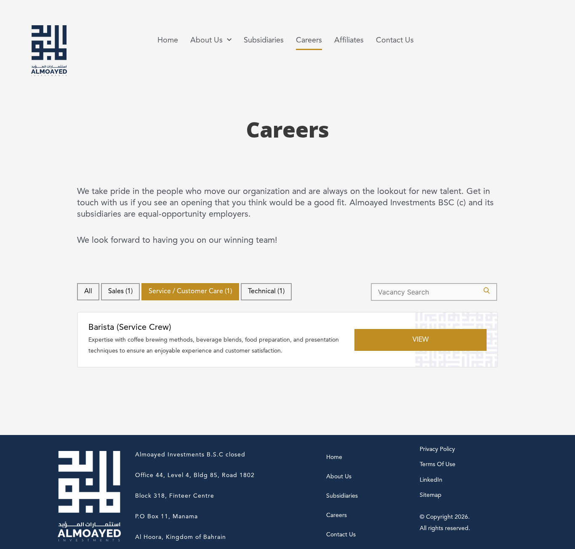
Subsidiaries (264, 40)
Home (167, 40)
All (88, 291)
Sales (120, 291)
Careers (309, 40)
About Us (338, 477)
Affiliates (349, 40)
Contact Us (395, 40)
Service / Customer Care (190, 291)
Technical (266, 291)
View (421, 340)
